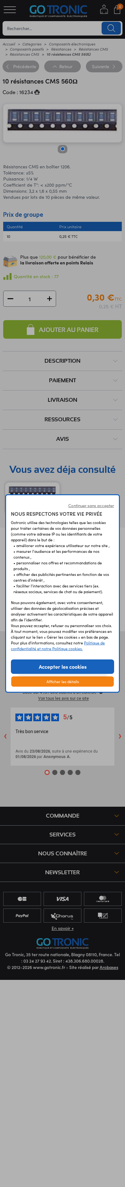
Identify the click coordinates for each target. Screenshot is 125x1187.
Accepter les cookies (63, 666)
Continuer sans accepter (91, 505)
